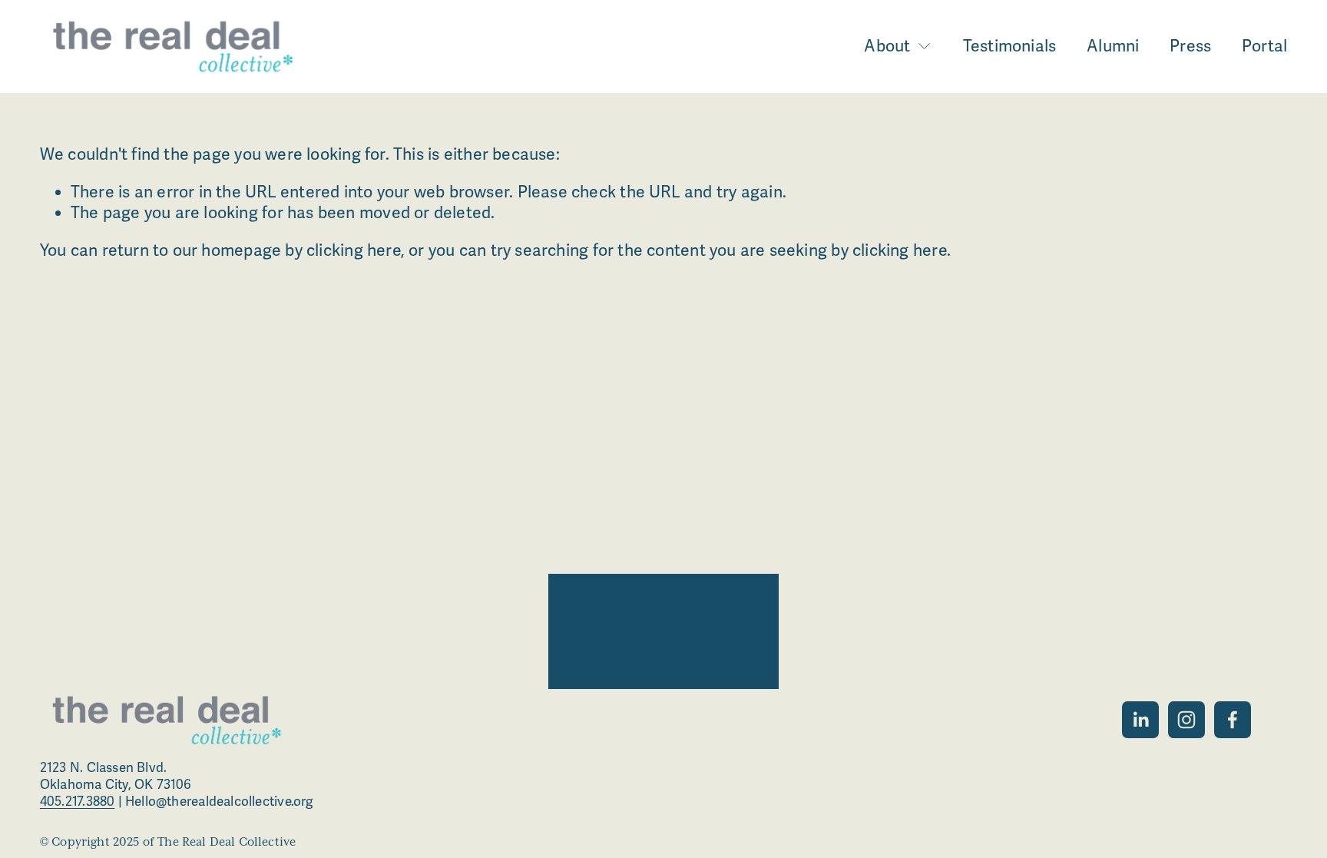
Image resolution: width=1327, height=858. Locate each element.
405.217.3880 (77, 801)
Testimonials (1010, 46)
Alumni (1113, 46)
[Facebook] (1232, 719)
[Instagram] (1186, 719)
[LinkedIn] (1140, 719)
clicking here (353, 250)
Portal (1264, 46)
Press (1190, 46)
